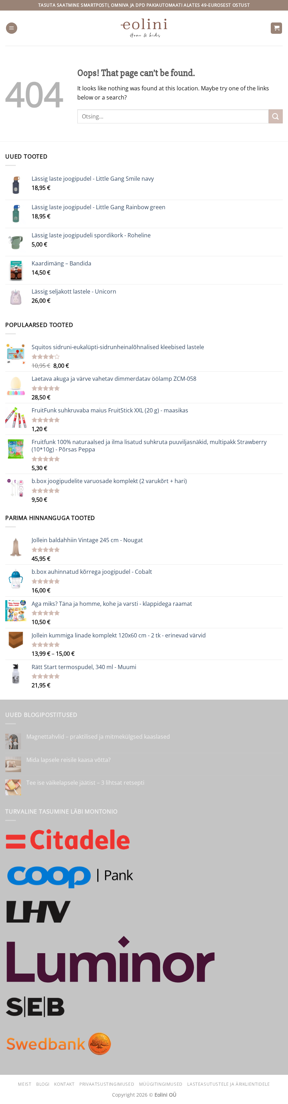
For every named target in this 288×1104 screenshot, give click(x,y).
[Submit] (276, 116)
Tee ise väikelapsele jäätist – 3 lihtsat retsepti (85, 782)
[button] (11, 28)
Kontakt (64, 1084)
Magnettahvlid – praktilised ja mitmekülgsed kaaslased (98, 736)
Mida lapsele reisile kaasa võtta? (68, 760)
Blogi (43, 1084)
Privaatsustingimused (106, 1084)
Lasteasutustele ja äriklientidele (228, 1084)
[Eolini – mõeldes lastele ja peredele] (144, 28)
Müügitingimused (161, 1084)
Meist (24, 1084)
